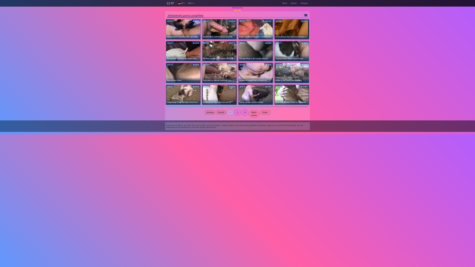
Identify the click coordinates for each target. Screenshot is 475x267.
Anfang (210, 112)
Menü (190, 3)
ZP (172, 3)
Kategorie (304, 3)
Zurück (221, 112)
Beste (285, 3)
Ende (264, 112)
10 (245, 112)
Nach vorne (254, 114)
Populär (294, 3)
